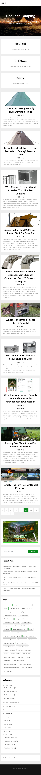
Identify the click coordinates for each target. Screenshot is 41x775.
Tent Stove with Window (11, 667)
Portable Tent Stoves (24, 650)
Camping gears (23, 615)
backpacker (7, 605)
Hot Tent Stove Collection (10, 758)
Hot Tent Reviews (9, 640)
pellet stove (6, 724)
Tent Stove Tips (8, 744)
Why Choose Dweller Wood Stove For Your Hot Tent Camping (20, 190)
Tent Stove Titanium (10, 664)
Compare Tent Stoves (21, 626)
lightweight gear (9, 643)
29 (31, 510)
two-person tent (27, 667)
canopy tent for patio (21, 619)
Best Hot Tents (14, 608)
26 (16, 510)
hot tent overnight (29, 636)
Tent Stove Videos (25, 664)
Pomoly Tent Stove (9, 650)
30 (36, 510)
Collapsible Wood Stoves (11, 622)
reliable (6, 653)
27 (21, 510)
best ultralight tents (10, 612)
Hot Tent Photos (9, 688)
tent (28, 657)
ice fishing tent (7, 717)
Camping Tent (8, 619)
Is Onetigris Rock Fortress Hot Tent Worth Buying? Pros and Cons (20, 151)
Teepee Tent (7, 731)
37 (7, 514)
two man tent (8, 671)
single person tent (9, 657)
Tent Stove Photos (9, 737)
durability (7, 629)
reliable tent (26, 653)
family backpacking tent (19, 629)
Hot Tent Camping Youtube (12, 636)
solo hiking (21, 657)
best (5, 608)
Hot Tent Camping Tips (19, 633)
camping (21, 612)
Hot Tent (5, 685)
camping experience (10, 615)
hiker (30, 629)
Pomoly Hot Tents (22, 646)
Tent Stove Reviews (10, 741)
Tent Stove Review (19, 660)
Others (5, 720)
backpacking (27, 605)
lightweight (32, 640)
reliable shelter (15, 653)
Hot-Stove (6, 713)
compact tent (8, 626)
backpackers (17, 605)
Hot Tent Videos (9, 698)
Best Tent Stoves (27, 608)
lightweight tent (22, 643)
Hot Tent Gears (7, 706)
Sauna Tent (6, 727)
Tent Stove (6, 735)
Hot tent (6, 633)
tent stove (7, 660)
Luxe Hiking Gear (9, 646)
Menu (3, 3)
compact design (26, 622)
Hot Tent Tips (22, 640)
